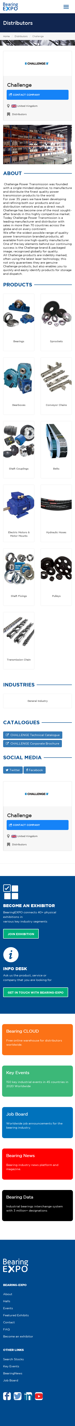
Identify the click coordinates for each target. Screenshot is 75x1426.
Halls (6, 1301)
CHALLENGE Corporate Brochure (34, 743)
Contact (9, 1322)
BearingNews (12, 1373)
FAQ (6, 1329)
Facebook (35, 770)
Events (8, 1308)
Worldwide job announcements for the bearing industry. (34, 1120)
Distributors (18, 23)
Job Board (10, 1380)
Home (6, 36)
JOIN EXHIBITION (21, 934)
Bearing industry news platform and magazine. (32, 1162)
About (7, 1294)
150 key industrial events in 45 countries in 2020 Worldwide (37, 1079)
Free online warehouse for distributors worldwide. (34, 1037)
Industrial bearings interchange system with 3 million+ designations (34, 1203)
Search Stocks (13, 1359)
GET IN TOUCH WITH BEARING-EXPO (36, 992)
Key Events (11, 1366)
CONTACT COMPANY (26, 94)
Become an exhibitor (18, 1336)
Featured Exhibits (16, 1315)
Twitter (14, 770)
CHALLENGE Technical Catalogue (34, 735)
